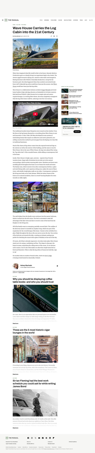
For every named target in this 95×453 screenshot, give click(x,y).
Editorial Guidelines (73, 441)
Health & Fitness (67, 20)
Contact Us (50, 441)
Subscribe (77, 131)
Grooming (46, 20)
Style (41, 20)
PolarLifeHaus (16, 70)
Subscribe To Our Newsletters (12, 441)
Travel (81, 20)
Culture (60, 20)
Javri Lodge (48, 255)
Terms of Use (41, 447)
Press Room (54, 447)
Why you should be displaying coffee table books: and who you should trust (75, 91)
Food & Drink (53, 20)
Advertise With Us (30, 443)
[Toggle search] (92, 20)
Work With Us (25, 447)
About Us (29, 441)
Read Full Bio (21, 272)
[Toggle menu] (2, 20)
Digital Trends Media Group (11, 447)
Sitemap (59, 447)
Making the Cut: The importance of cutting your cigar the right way (75, 102)
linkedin (57, 266)
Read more (15, 323)
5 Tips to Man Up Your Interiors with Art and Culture (75, 113)
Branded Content (51, 443)
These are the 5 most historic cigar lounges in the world (75, 96)
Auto (86, 20)
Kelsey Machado (17, 36)
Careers (19, 447)
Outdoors (75, 20)
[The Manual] (12, 20)
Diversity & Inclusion (33, 447)
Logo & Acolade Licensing (11, 443)
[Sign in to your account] (90, 20)
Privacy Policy (65, 134)
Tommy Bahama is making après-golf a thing (75, 107)
